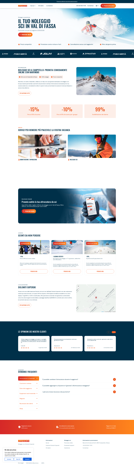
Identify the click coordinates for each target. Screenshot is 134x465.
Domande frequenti (69, 445)
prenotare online (30, 211)
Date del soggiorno (26, 388)
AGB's (42, 463)
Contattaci (90, 5)
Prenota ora (33, 271)
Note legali (20, 463)
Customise (9, 459)
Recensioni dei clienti (26, 403)
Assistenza (67, 447)
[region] (18, 455)
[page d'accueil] (23, 6)
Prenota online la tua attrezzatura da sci (67, 1)
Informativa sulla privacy (32, 463)
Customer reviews (25, 383)
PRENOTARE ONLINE (26, 35)
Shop (21, 408)
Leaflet (102, 311)
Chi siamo (41, 5)
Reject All (18, 459)
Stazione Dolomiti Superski (52, 445)
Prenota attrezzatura (109, 6)
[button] (96, 298)
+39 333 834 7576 (81, 5)
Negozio (22, 398)
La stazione (49, 5)
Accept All (27, 459)
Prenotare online (68, 442)
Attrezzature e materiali (27, 378)
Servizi (47, 442)
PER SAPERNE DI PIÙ (25, 93)
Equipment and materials (28, 393)
